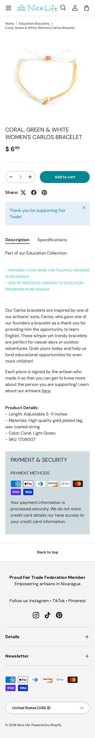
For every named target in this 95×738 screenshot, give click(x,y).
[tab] (17, 240)
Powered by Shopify (46, 725)
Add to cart (65, 177)
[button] (86, 8)
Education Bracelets (34, 23)
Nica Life (23, 725)
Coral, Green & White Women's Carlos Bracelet (40, 28)
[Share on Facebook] (33, 192)
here (46, 390)
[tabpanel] (47, 346)
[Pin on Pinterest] (44, 192)
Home (9, 23)
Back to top (47, 552)
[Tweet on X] (23, 192)
